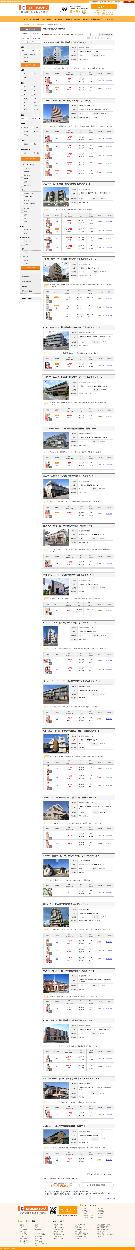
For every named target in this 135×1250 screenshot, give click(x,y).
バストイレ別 (38, 1227)
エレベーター (38, 1236)
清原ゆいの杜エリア (80, 1235)
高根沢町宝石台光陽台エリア (105, 1226)
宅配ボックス (23, 1238)
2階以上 (22, 1224)
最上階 (36, 1224)
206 (57, 238)
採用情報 (77, 19)
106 (57, 661)
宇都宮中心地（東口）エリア (83, 1229)
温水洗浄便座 (23, 1229)
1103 (57, 959)
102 (57, 222)
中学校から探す (36, 38)
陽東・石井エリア (80, 1231)
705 (57, 950)
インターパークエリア (81, 1238)
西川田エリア (57, 1233)
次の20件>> (110, 38)
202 (57, 247)
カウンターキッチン (25, 1235)
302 (57, 138)
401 (57, 942)
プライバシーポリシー (88, 1217)
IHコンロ (37, 1231)
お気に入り (107, 1)
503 (56, 315)
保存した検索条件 (27, 291)
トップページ (26, 19)
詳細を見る (109, 80)
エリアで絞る (25, 34)
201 (57, 465)
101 (57, 231)
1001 (57, 163)
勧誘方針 (100, 1217)
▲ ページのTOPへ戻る (109, 1199)
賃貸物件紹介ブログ (98, 19)
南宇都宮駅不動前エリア (81, 1233)
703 (57, 155)
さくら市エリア (58, 1226)
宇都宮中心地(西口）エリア (61, 1229)
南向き (36, 1226)
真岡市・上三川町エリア (60, 1238)
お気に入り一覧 (26, 281)
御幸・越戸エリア (58, 1231)
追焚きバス (23, 1231)
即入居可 (22, 1242)
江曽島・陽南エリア (59, 1236)
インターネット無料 (40, 1235)
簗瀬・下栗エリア (102, 1233)
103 (57, 1008)
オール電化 (23, 1233)
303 (57, 80)
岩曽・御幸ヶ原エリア (103, 1229)
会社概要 (86, 19)
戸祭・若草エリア (80, 1227)
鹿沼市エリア (100, 1231)
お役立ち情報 (46, 19)
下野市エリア (100, 1236)
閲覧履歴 (118, 1)
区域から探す (30, 42)
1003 (57, 173)
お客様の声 (68, 19)
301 (57, 417)
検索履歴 (24, 286)
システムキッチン (39, 1233)
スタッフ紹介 (57, 19)
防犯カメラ (38, 1240)
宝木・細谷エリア (58, 1224)
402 (57, 89)
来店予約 (110, 19)
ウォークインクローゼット (41, 1244)
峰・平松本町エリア (59, 1235)
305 (57, 146)
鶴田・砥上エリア (102, 1227)
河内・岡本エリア (80, 1226)
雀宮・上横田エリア (80, 1236)
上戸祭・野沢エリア (80, 1224)
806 (57, 669)
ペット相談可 (38, 1242)
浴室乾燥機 (38, 1229)
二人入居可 (23, 1243)
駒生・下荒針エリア (59, 1227)
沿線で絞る (36, 34)
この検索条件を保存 (106, 34)
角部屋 (22, 1226)
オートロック (38, 1238)
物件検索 (36, 19)
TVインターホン (24, 1240)
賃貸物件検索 (26, 276)
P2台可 (22, 1236)
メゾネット (23, 1227)
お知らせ (100, 1210)
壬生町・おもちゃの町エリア (105, 1235)
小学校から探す (25, 38)
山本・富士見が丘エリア (103, 1224)
